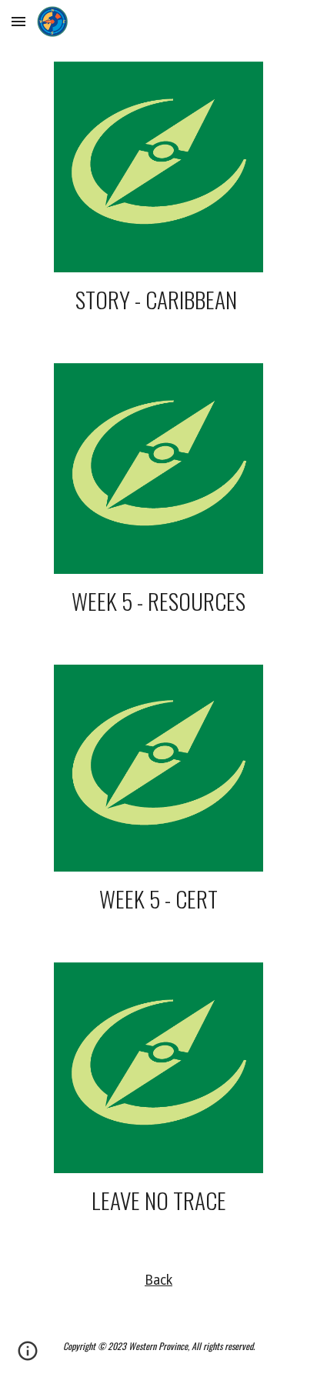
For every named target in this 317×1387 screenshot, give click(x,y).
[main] (158, 299)
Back (158, 1280)
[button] (18, 21)
